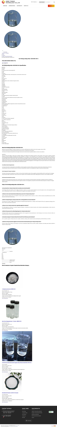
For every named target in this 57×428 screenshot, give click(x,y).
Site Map (23, 417)
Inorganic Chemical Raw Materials (37, 412)
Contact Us (26, 5)
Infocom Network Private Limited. (13, 426)
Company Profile (12, 5)
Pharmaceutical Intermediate (36, 415)
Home (3, 54)
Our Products (19, 5)
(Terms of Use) (17, 425)
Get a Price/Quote (5, 62)
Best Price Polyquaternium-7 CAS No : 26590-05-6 (11, 321)
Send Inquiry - (51, 5)
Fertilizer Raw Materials (35, 414)
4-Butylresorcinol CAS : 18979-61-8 (8, 289)
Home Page (5, 5)
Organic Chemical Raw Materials (7, 56)
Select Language (33, 1)
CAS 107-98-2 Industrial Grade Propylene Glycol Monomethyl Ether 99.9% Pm (16, 362)
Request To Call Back (5, 53)
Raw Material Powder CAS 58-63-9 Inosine (10, 392)
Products (3, 55)
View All (33, 417)
